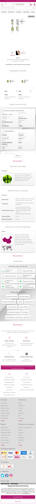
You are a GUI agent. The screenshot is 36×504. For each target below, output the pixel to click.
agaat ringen (4, 427)
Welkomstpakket (9, 382)
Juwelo (20, 126)
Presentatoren (26, 382)
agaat (20, 403)
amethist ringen (5, 430)
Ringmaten (9, 387)
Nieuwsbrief (26, 387)
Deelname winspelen (9, 385)
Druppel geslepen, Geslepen (7, 143)
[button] (2, 4)
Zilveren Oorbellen (12, 307)
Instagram (11, 475)
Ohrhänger (25, 312)
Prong (20, 142)
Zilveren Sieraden (29, 302)
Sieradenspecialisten (26, 380)
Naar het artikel (17, 161)
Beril (19, 442)
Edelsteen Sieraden (24, 296)
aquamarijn (21, 413)
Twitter (2, 475)
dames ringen (4, 405)
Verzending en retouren (9, 392)
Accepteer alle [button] (18, 497)
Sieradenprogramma (26, 385)
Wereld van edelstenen (26, 390)
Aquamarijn (21, 437)
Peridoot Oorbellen (23, 307)
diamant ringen (5, 408)
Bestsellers (26, 12)
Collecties (18, 12)
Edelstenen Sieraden (12, 296)
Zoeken (33, 7)
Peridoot (4, 135)
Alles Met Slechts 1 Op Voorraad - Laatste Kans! (18, 317)
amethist (20, 408)
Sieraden (4, 12)
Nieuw (33, 12)
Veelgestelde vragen (9, 395)
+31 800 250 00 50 (10, 359)
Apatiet (20, 435)
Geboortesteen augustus (14, 312)
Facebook (6, 475)
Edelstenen (11, 12)
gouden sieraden (5, 413)
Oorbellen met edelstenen (9, 302)
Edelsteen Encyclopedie (24, 427)
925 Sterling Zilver (7, 122)
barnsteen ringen (5, 435)
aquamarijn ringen (6, 432)
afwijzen (25, 491)
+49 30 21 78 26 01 (10, 361)
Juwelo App (9, 390)
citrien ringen (4, 437)
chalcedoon (21, 418)
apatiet (20, 411)
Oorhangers (5, 126)
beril (19, 416)
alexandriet (21, 405)
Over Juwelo (26, 377)
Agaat (20, 430)
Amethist (20, 432)
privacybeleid (25, 493)
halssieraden (4, 418)
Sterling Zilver (22, 118)
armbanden (4, 403)
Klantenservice (9, 377)
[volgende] (32, 88)
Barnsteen (21, 440)
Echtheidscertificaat (9, 380)
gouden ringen (5, 411)
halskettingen (4, 416)
